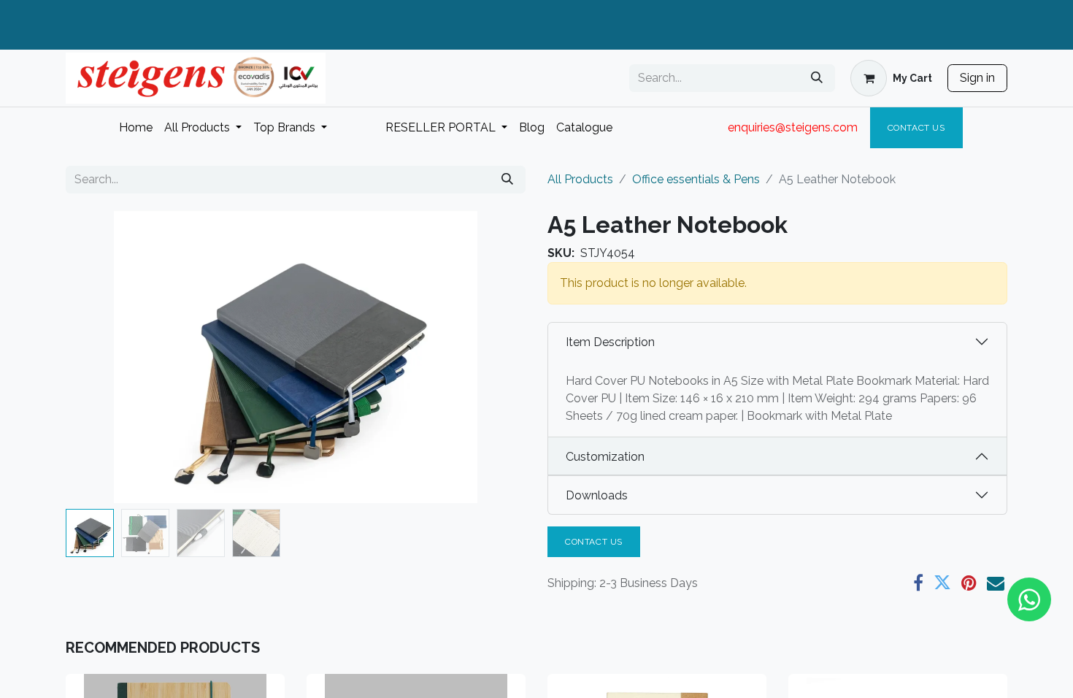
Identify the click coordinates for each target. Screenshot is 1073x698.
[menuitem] (135, 127)
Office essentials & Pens (696, 179)
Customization (605, 457)
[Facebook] (918, 582)
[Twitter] (942, 582)
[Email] (995, 582)
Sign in (977, 78)
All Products (580, 179)
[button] (100, 357)
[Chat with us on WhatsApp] (1029, 599)
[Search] (817, 78)
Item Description (610, 342)
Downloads (597, 495)
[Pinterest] (969, 582)
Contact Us (916, 128)
